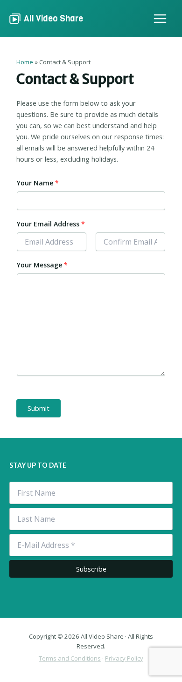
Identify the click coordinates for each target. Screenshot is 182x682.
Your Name (38, 182)
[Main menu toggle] (160, 18)
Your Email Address (51, 223)
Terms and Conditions (70, 658)
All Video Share (53, 18)
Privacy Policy (124, 658)
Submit (38, 408)
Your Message (42, 264)
